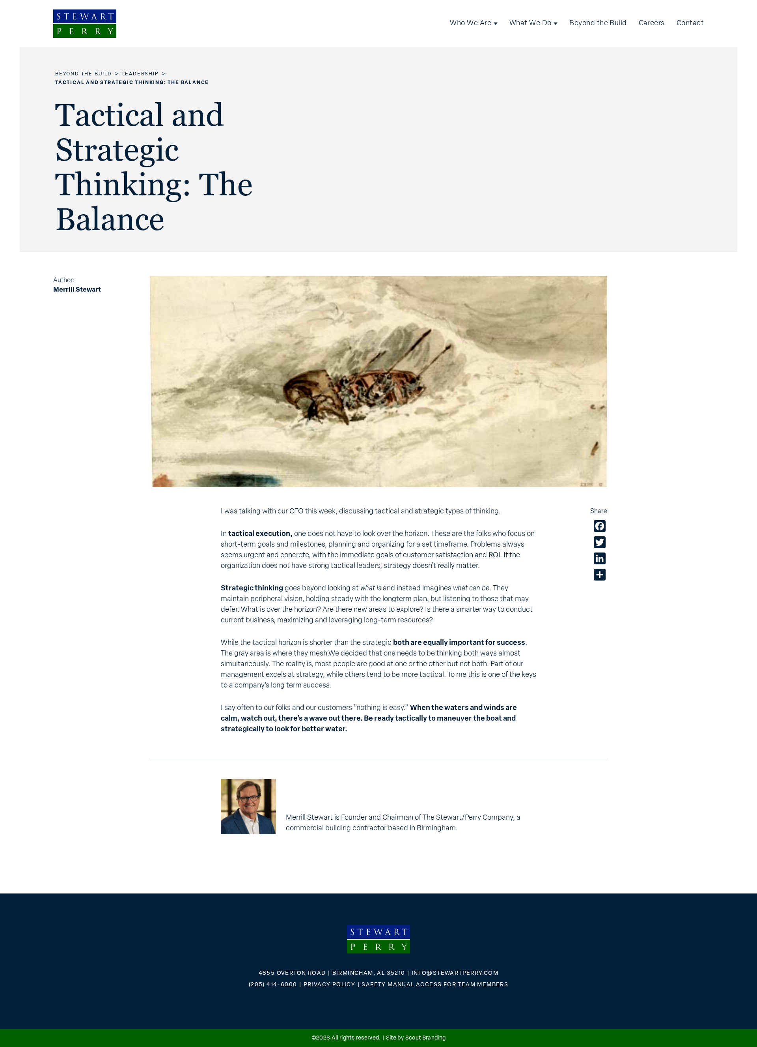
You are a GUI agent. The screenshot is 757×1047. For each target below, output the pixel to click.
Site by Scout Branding (416, 1038)
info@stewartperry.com (455, 973)
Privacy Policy (330, 985)
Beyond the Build (597, 23)
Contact (690, 23)
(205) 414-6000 (273, 985)
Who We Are (470, 23)
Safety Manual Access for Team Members (435, 985)
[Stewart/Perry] (84, 23)
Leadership (140, 74)
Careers (652, 23)
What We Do (530, 23)
